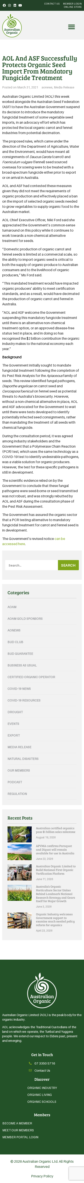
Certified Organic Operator (31, 677)
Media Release (64, 87)
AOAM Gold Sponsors (25, 618)
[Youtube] (20, 5)
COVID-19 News (19, 688)
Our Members (19, 770)
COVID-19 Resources (24, 700)
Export (14, 735)
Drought (15, 712)
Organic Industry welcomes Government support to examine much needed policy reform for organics (55, 919)
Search (68, 565)
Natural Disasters (23, 758)
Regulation (17, 794)
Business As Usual (22, 665)
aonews (47, 87)
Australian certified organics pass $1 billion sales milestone (55, 830)
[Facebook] (4, 5)
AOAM (12, 607)
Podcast (15, 782)
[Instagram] (10, 5)
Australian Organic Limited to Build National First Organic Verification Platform (56, 870)
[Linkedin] (15, 5)
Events (13, 723)
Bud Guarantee (20, 653)
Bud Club (15, 642)
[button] (71, 26)
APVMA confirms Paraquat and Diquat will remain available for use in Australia (55, 849)
